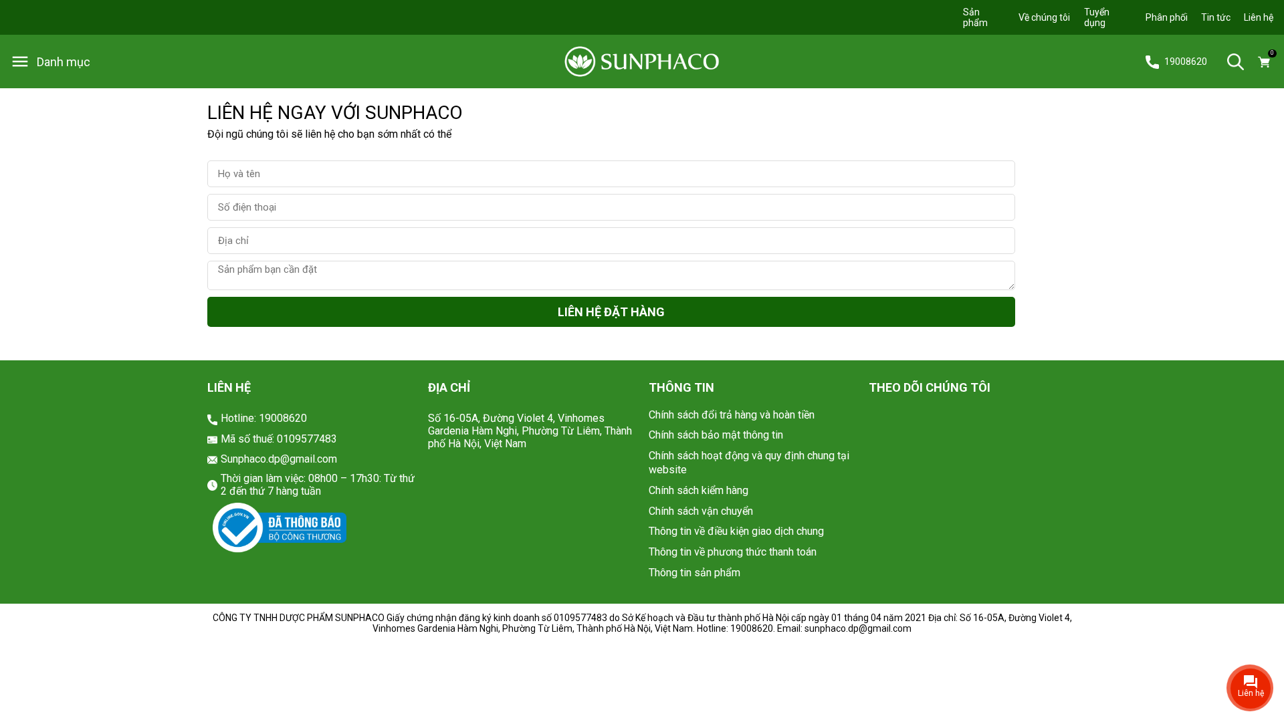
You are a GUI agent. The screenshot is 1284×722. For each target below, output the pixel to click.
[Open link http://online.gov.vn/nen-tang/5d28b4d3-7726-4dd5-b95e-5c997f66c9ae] (279, 528)
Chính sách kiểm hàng (698, 490)
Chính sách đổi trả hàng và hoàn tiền (732, 414)
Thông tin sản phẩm (694, 572)
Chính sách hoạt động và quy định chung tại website (749, 462)
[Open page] (642, 61)
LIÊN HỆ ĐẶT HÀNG (611, 312)
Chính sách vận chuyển (701, 511)
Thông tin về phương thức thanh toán (733, 552)
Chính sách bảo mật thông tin (716, 435)
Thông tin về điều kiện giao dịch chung (736, 531)
